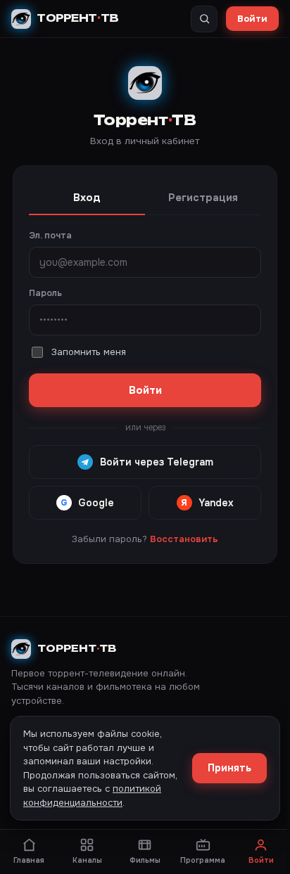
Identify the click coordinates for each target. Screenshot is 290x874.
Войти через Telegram (156, 462)
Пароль (45, 293)
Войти (252, 19)
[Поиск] (204, 19)
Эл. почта (50, 235)
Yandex (207, 502)
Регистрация (203, 197)
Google (87, 502)
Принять (229, 767)
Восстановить (184, 539)
